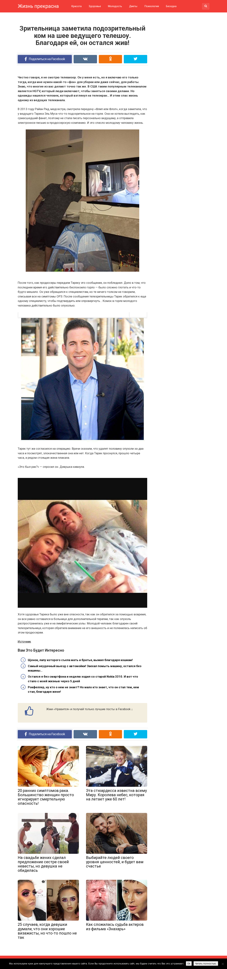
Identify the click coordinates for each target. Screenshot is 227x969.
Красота (76, 6)
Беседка (171, 6)
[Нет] (222, 964)
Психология (151, 6)
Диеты (133, 6)
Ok (188, 963)
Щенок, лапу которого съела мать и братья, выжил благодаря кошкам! (80, 660)
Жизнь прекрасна (38, 6)
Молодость (115, 6)
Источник (24, 641)
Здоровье (95, 6)
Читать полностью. (206, 963)
